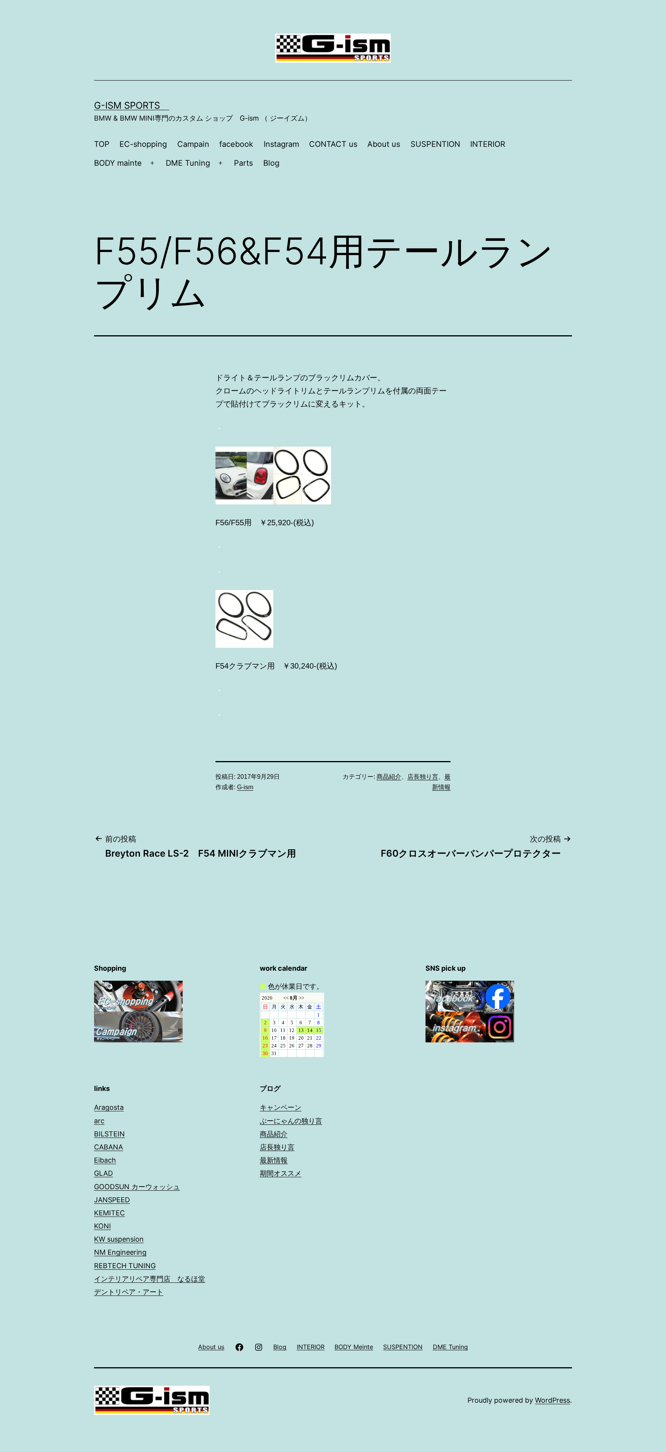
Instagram (281, 144)
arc (99, 1121)
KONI (102, 1226)
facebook (236, 144)
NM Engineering (120, 1252)
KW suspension (119, 1239)
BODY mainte (118, 163)
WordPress (552, 1400)
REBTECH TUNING (125, 1266)
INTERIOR (487, 144)
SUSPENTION (435, 144)
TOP (101, 144)
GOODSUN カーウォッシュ (137, 1187)
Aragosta (109, 1107)
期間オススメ (280, 1173)
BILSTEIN (109, 1134)
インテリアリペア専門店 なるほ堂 (149, 1279)
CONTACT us (333, 144)
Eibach (105, 1160)
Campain (193, 144)
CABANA (108, 1147)
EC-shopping (143, 144)
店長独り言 (422, 776)
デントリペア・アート (128, 1292)
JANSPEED (112, 1200)
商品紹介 (389, 776)
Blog (271, 163)
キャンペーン (280, 1107)
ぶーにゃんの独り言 (291, 1121)
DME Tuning (188, 163)
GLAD (103, 1173)
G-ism (245, 787)
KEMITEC (109, 1213)
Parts (243, 163)
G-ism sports (131, 105)
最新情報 (274, 1160)
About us (383, 144)
